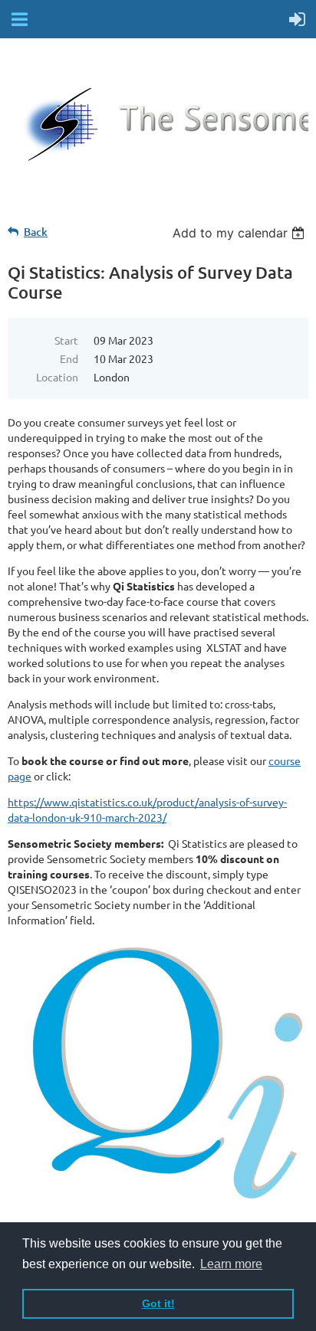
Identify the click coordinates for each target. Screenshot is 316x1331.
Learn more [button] (231, 1263)
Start (66, 340)
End (69, 358)
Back (36, 231)
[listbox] (240, 233)
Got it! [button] (158, 1303)
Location (57, 377)
